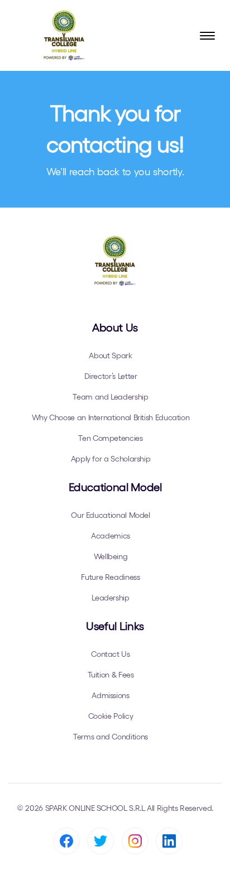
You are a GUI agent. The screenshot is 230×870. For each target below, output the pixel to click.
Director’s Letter (110, 376)
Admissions (110, 695)
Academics (110, 535)
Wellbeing (111, 556)
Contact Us (110, 654)
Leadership (110, 597)
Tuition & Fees (111, 674)
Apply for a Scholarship (111, 458)
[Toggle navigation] (207, 36)
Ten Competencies (110, 438)
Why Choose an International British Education (111, 417)
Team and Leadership (110, 396)
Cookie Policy (110, 716)
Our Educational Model (110, 515)
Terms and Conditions (110, 736)
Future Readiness (110, 577)
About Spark (110, 355)
